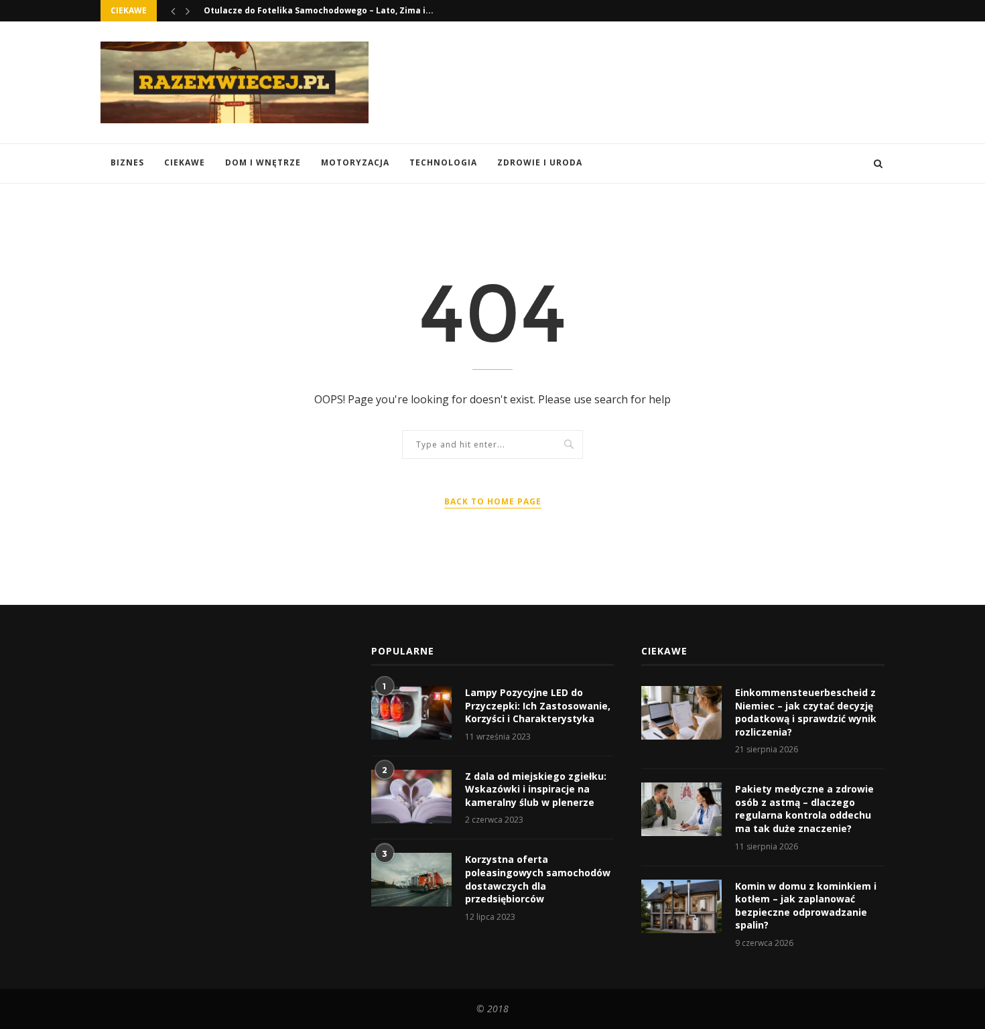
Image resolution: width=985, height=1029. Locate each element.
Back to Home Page (492, 501)
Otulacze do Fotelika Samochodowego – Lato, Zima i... (319, 10)
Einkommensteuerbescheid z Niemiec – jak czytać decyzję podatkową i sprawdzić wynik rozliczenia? (805, 712)
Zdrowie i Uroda (539, 162)
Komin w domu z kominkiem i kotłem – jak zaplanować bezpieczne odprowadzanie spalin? (805, 906)
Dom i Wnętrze (263, 162)
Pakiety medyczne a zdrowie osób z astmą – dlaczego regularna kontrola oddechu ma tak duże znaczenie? (804, 808)
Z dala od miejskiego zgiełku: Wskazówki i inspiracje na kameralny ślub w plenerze (535, 789)
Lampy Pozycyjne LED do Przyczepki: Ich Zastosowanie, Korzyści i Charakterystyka (537, 705)
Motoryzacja (355, 162)
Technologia (443, 162)
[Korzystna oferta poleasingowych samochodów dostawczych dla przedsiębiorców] (411, 879)
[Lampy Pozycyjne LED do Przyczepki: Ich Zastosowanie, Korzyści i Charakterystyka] (411, 713)
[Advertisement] (640, 81)
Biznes (127, 162)
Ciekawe (184, 162)
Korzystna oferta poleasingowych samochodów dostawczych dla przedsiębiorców (537, 879)
